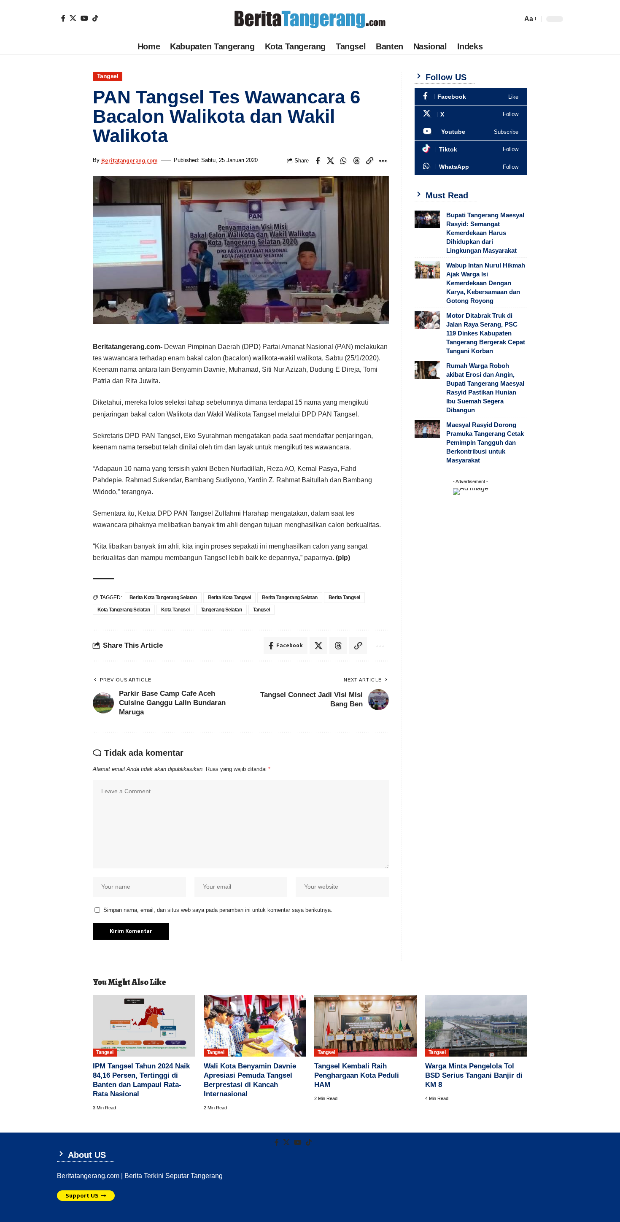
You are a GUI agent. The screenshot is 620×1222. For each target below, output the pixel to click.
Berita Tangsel (344, 597)
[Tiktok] (95, 18)
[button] (529, 18)
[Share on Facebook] (317, 161)
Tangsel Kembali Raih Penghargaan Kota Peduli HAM (356, 1075)
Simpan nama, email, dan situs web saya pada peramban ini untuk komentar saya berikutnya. (217, 910)
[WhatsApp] (471, 167)
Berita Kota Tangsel (229, 597)
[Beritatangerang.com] (310, 19)
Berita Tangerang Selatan (290, 597)
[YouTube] (84, 18)
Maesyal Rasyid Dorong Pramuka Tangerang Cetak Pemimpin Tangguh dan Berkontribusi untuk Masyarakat (485, 442)
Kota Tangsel (175, 610)
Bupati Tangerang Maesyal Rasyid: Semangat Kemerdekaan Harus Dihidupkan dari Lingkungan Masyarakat (485, 232)
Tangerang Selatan (221, 610)
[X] (72, 18)
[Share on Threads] (357, 161)
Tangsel (108, 76)
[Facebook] (63, 18)
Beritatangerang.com (129, 160)
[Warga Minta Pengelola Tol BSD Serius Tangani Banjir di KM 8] (476, 1026)
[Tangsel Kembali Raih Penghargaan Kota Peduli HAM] (365, 1026)
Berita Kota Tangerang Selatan (163, 597)
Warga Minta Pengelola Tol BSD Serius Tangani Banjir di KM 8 (474, 1075)
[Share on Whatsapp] (344, 161)
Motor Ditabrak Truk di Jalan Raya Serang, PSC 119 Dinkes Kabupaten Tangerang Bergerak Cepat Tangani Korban (485, 333)
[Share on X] (331, 161)
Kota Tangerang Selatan (123, 610)
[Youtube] (471, 132)
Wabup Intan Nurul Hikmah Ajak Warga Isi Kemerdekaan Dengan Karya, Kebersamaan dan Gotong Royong (485, 283)
